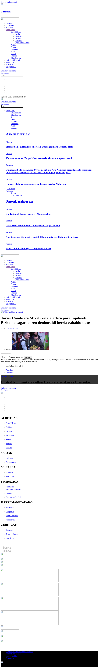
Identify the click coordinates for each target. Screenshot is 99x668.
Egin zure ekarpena (8, 71)
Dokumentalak (16, 195)
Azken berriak (18, 134)
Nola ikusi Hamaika (13, 60)
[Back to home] (10, 5)
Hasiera (9, 23)
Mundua (14, 56)
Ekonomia (14, 49)
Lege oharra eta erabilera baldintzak (19, 652)
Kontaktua (10, 62)
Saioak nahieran (19, 201)
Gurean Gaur (13, 328)
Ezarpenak (10, 658)
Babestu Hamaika (7, 376)
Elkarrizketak (16, 58)
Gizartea (14, 47)
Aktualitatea (10, 30)
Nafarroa (18, 41)
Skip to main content (9, 2)
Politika (13, 45)
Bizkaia (18, 38)
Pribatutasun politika (13, 654)
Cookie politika (12, 656)
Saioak (13, 193)
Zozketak (9, 64)
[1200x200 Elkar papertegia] (12, 312)
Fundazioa (5, 73)
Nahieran (9, 27)
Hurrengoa (10, 372)
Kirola (13, 51)
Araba (17, 34)
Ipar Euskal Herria (22, 43)
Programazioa (11, 67)
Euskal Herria (16, 32)
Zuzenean (11, 25)
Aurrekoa (9, 370)
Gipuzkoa (19, 36)
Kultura (13, 54)
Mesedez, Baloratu (8, 357)
